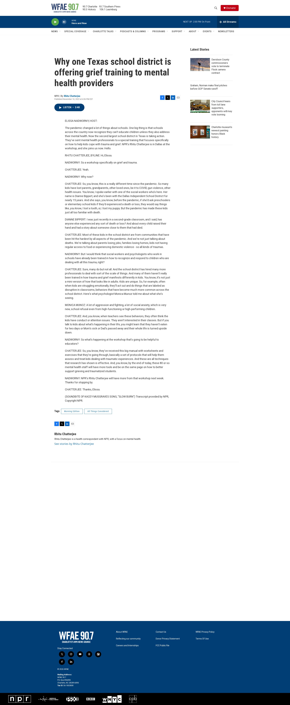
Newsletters (226, 31)
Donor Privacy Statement (168, 639)
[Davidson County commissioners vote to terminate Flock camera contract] (200, 64)
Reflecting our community (128, 639)
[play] (55, 22)
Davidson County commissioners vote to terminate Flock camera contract (220, 66)
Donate (231, 8)
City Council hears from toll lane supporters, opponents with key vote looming (221, 108)
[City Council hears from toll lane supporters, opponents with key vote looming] (200, 106)
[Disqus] (145, 503)
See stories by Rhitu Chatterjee (74, 444)
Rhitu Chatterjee (72, 95)
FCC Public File (162, 645)
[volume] (64, 22)
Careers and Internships (127, 645)
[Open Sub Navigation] (60, 31)
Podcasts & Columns (133, 31)
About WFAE (122, 632)
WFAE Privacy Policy (205, 632)
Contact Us (161, 632)
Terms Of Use (202, 639)
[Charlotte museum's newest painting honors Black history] (200, 132)
